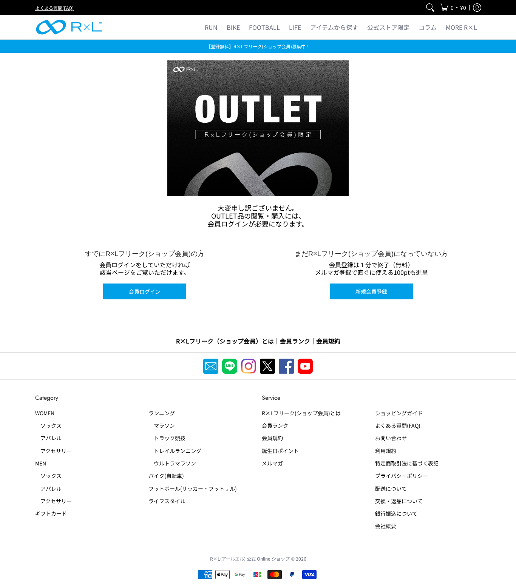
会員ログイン (145, 291)
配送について (391, 488)
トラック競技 (166, 438)
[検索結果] (430, 7)
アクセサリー (53, 451)
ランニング (161, 413)
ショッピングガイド (399, 413)
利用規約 (385, 451)
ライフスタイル (166, 501)
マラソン (161, 425)
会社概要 (385, 526)
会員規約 (272, 438)
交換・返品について (399, 501)
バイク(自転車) (166, 475)
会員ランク (275, 425)
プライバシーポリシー (401, 475)
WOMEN (44, 413)
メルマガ (272, 463)
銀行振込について (396, 513)
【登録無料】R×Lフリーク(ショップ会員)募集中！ (258, 46)
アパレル (48, 438)
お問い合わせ (391, 438)
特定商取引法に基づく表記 (407, 463)
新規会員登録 (371, 291)
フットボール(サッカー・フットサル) (192, 488)
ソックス (48, 425)
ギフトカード (51, 513)
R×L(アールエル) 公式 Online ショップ (250, 558)
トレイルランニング (174, 451)
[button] (453, 7)
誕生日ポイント (280, 451)
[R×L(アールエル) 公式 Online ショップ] (69, 27)
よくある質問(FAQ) (54, 8)
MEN (40, 463)
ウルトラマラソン (172, 463)
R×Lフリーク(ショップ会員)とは (301, 413)
